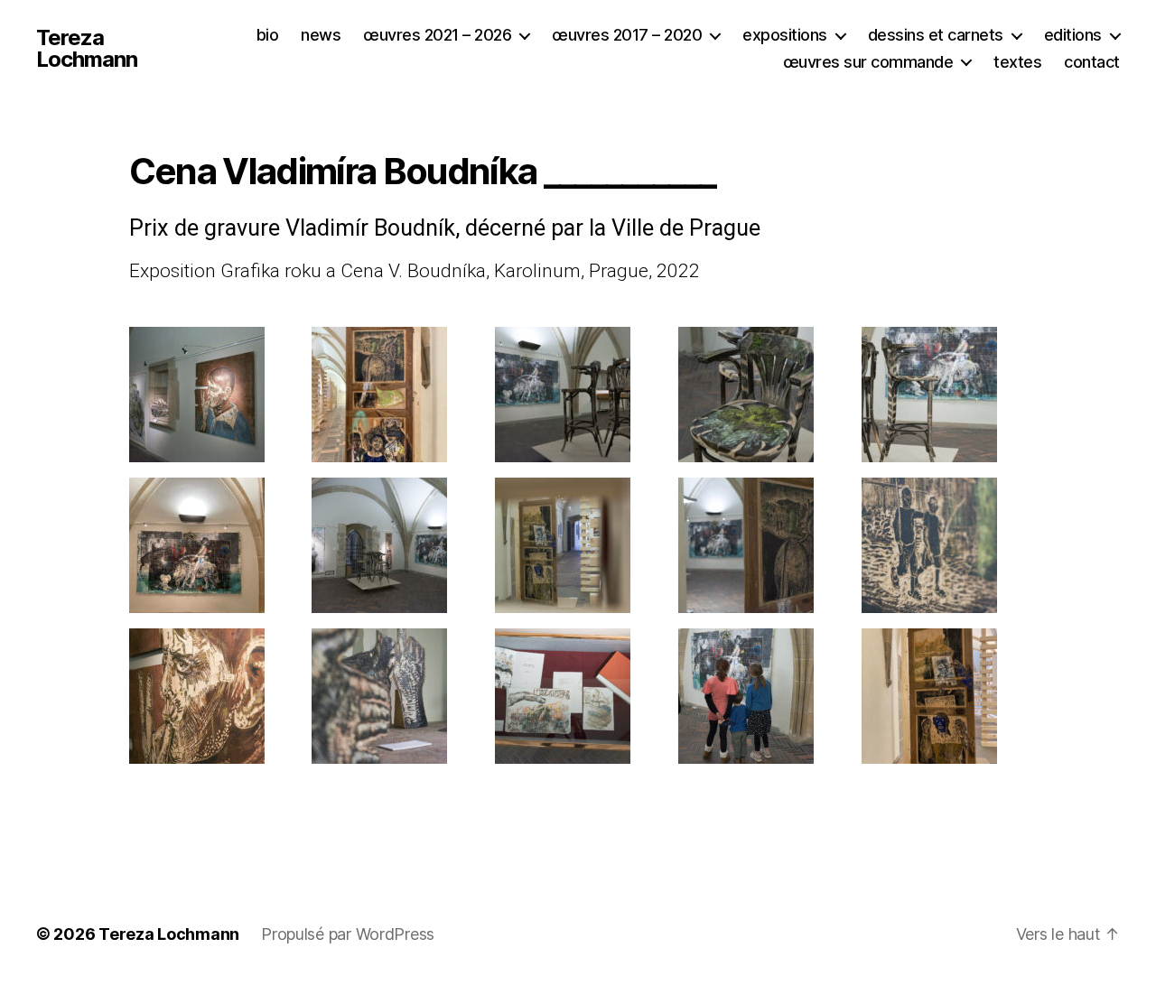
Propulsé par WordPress (347, 934)
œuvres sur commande (868, 61)
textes (1017, 61)
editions (1073, 34)
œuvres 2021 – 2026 (437, 34)
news (320, 34)
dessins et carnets (935, 34)
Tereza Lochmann (86, 48)
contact (1092, 61)
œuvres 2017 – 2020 (627, 34)
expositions (784, 34)
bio (267, 34)
